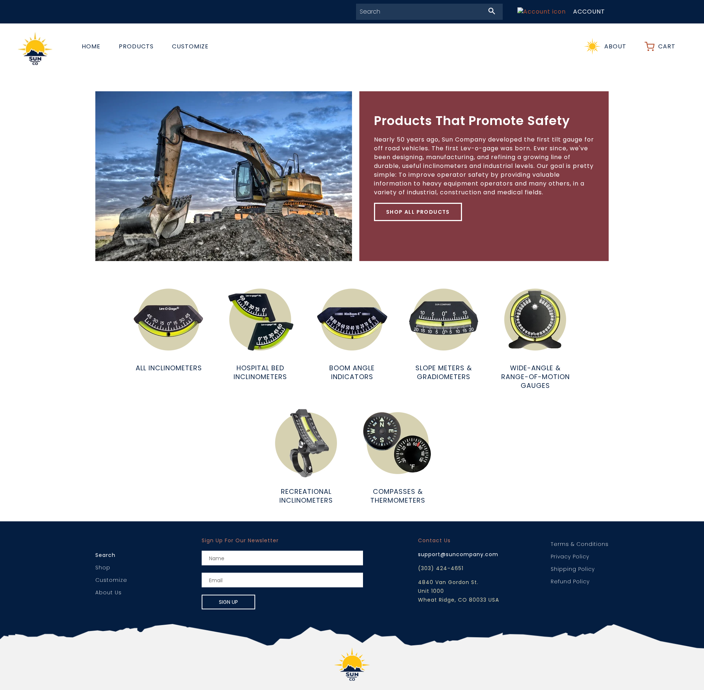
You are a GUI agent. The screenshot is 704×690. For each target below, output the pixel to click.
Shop (102, 567)
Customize (190, 46)
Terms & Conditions (580, 544)
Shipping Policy (573, 569)
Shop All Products (418, 212)
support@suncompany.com (458, 554)
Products (136, 46)
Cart (666, 46)
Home (91, 46)
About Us (108, 592)
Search (105, 555)
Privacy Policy (570, 556)
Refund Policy (570, 581)
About (615, 46)
